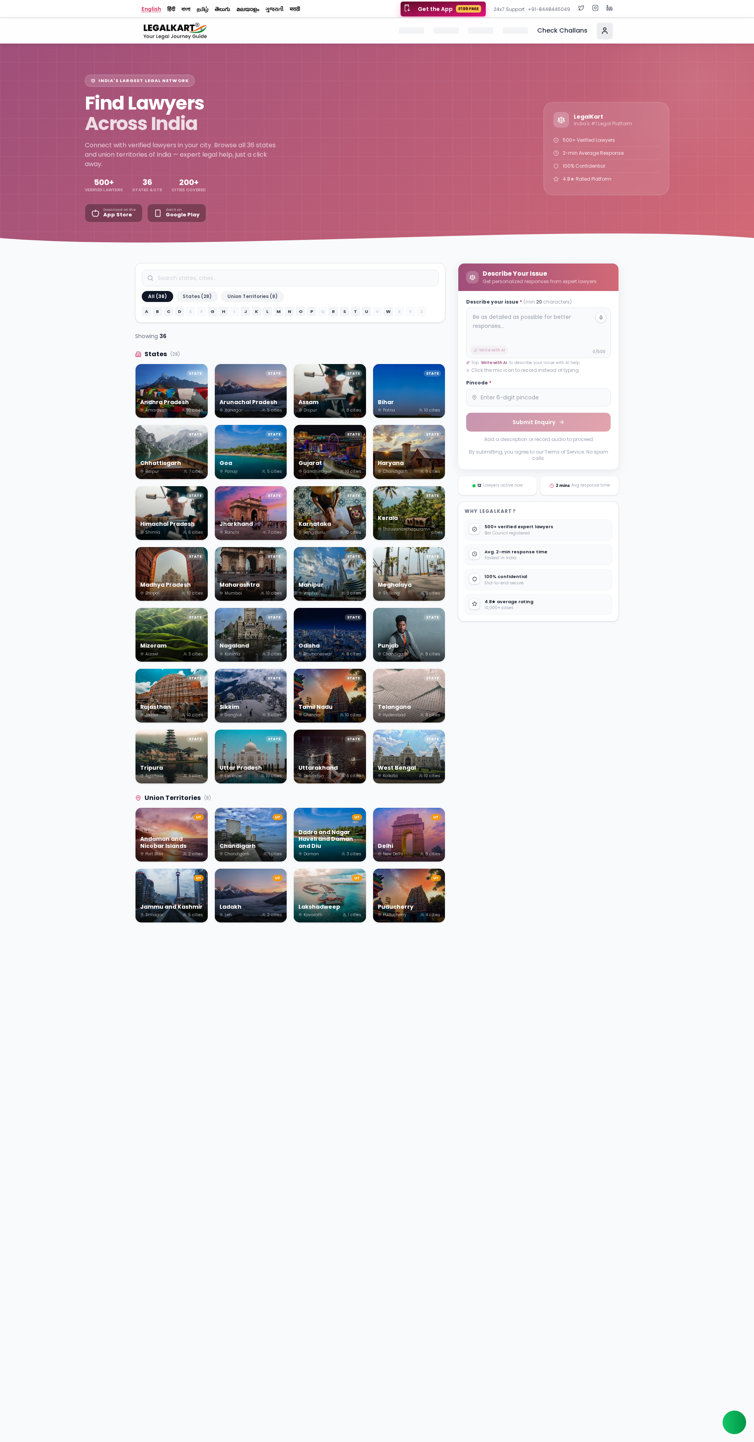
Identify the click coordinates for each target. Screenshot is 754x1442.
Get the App (448, 9)
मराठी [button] (295, 9)
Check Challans (562, 30)
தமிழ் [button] (203, 9)
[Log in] (605, 30)
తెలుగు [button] (222, 9)
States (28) (197, 296)
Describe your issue (519, 302)
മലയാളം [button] (247, 9)
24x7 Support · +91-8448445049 (532, 9)
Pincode (478, 383)
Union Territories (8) (252, 296)
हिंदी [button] (171, 9)
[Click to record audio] (600, 317)
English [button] (151, 9)
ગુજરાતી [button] (274, 9)
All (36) (157, 296)
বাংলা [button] (185, 9)
